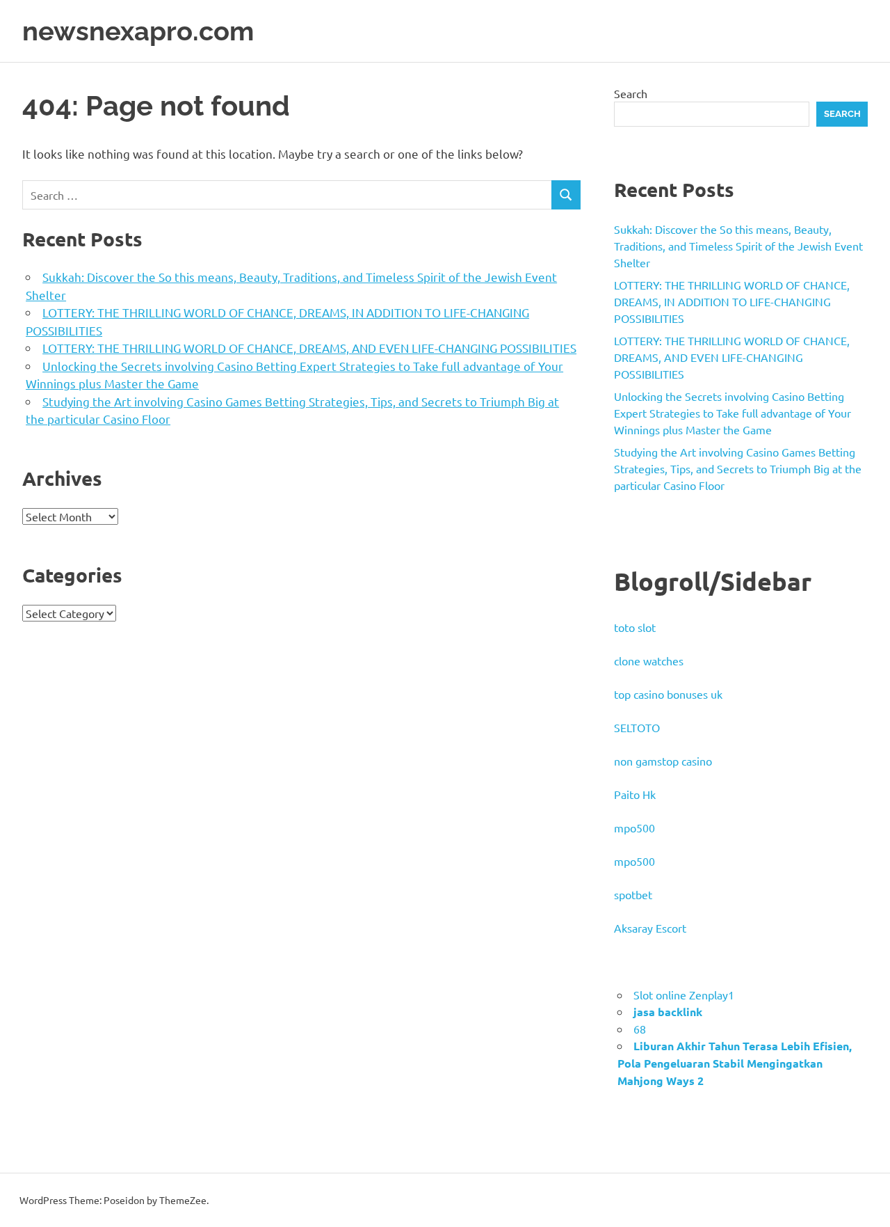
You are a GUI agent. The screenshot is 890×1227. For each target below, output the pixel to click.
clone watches (648, 660)
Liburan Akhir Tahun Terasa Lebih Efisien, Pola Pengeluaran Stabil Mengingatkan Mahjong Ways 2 (734, 1063)
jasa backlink (667, 1011)
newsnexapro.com (138, 31)
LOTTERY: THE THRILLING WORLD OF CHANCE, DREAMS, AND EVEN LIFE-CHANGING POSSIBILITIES (309, 347)
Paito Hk (635, 794)
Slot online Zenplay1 (683, 995)
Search (630, 93)
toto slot (635, 627)
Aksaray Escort (650, 928)
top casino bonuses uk (668, 694)
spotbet (633, 894)
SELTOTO (637, 727)
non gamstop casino (663, 761)
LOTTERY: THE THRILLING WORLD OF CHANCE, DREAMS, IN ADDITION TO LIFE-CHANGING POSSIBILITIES (732, 301)
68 (639, 1029)
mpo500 (634, 827)
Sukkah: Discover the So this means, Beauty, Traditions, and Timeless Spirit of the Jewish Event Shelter (738, 245)
